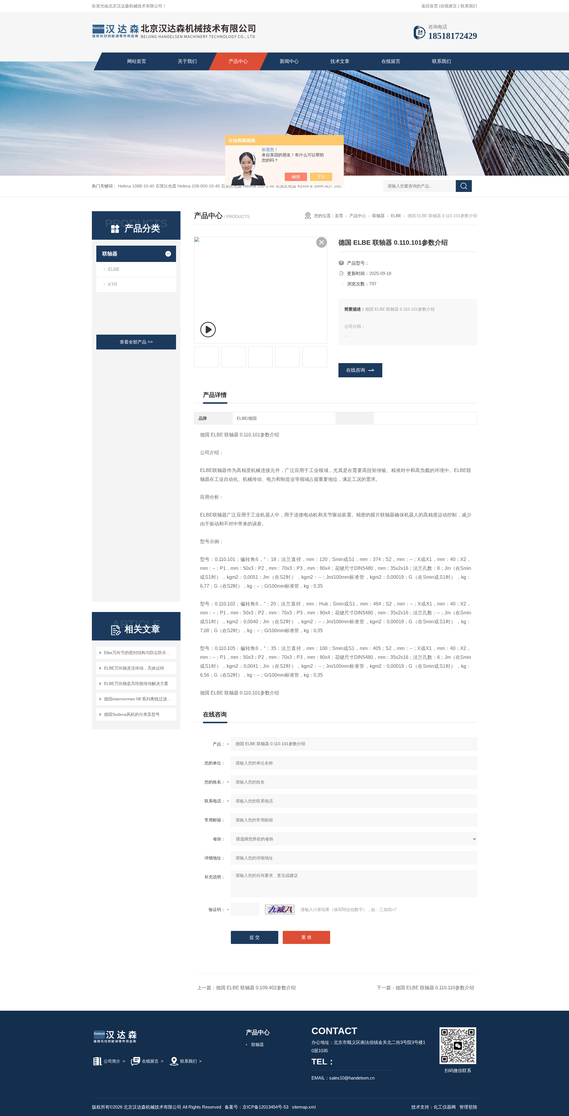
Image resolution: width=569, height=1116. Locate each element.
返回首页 (429, 6)
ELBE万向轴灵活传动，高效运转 (134, 668)
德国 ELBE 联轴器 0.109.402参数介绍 (256, 987)
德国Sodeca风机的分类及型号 (132, 714)
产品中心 (238, 61)
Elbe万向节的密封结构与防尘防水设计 (139, 652)
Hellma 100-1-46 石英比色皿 (269, 186)
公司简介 (112, 1061)
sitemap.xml (304, 1106)
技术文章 (339, 61)
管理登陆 (468, 1106)
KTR (112, 284)
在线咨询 (355, 370)
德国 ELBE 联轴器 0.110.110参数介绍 (435, 987)
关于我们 (187, 61)
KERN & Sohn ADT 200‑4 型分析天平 (332, 186)
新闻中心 (289, 61)
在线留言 (448, 6)
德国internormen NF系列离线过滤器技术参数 (139, 699)
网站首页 (136, 61)
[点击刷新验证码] (280, 909)
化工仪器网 (445, 1106)
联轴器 (109, 254)
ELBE (113, 269)
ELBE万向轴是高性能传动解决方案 (136, 683)
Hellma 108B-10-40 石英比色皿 (147, 186)
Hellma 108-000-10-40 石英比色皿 (210, 186)
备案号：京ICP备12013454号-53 (256, 1106)
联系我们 (469, 6)
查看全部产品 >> (136, 341)
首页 (339, 215)
